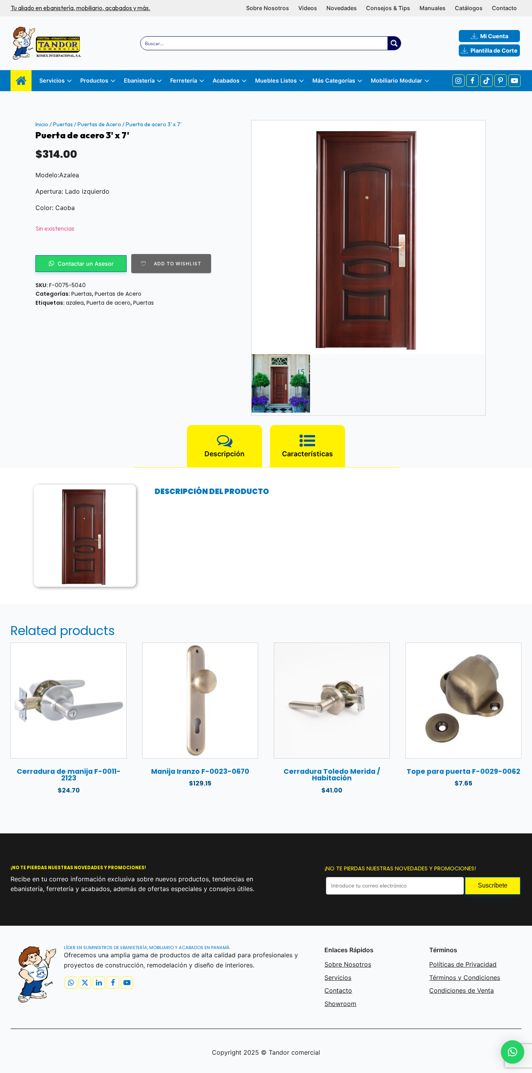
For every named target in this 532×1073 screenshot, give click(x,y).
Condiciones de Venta (461, 990)
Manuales (432, 8)
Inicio (41, 124)
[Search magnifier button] (394, 43)
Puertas (63, 124)
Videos (307, 8)
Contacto (504, 8)
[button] (512, 1052)
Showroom (340, 1004)
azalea (75, 303)
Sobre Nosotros (267, 8)
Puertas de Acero (99, 124)
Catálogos (469, 8)
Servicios (337, 977)
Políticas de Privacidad (463, 964)
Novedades (341, 8)
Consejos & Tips (388, 8)
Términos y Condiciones (464, 977)
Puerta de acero (108, 303)
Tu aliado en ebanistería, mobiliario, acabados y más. (80, 8)
